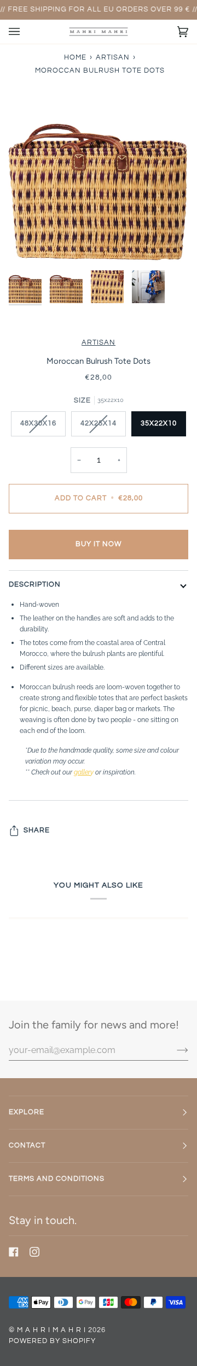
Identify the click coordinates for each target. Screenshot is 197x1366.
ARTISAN (113, 57)
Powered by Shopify (52, 1341)
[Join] (173, 1049)
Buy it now (98, 544)
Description (35, 584)
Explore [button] (26, 1112)
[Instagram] (34, 1252)
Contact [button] (27, 1145)
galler (82, 772)
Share (37, 830)
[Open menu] (25, 32)
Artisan (98, 342)
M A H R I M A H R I (51, 1330)
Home (75, 57)
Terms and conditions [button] (57, 1178)
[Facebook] (14, 1252)
